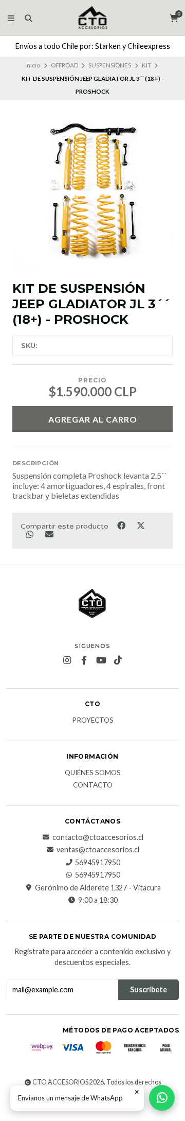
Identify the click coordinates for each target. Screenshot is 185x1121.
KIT (146, 65)
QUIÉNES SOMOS (93, 773)
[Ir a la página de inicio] (92, 17)
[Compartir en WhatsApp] (30, 533)
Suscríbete (148, 989)
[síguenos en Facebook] (84, 660)
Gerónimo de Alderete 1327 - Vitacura (98, 887)
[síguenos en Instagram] (67, 660)
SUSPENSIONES (109, 65)
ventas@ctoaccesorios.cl (98, 849)
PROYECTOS (93, 720)
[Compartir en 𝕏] (141, 525)
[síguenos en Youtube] (101, 660)
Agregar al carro (92, 419)
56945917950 (97, 862)
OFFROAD (64, 65)
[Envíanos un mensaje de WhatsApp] (162, 1098)
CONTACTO (93, 785)
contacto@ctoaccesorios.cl (97, 837)
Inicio (32, 65)
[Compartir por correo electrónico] (49, 533)
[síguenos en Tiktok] (118, 660)
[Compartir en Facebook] (122, 525)
